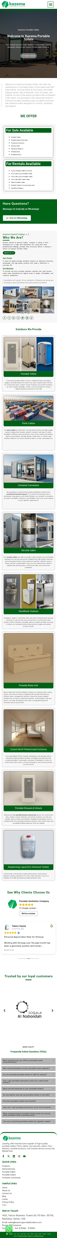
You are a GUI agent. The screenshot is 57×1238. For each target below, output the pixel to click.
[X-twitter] (9, 318)
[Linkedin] (14, 1156)
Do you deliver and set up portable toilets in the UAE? (26, 1095)
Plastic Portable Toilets (18, 182)
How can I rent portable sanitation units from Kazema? (27, 1107)
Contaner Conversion (17, 143)
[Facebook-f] (4, 318)
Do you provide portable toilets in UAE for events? (25, 1075)
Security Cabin (15, 146)
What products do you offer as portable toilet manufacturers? (23, 1061)
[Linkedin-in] (13, 318)
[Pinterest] (27, 318)
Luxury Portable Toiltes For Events (21, 171)
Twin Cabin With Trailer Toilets (20, 179)
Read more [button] (9, 950)
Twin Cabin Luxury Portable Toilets (21, 176)
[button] (51, 4)
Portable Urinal (15, 151)
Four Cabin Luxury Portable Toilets (21, 173)
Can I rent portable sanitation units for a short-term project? (25, 1081)
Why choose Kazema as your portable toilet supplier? (26, 1068)
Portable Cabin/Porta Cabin (19, 140)
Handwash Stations (17, 149)
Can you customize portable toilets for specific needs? (27, 1121)
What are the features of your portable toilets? (23, 1089)
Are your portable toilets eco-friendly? (19, 1101)
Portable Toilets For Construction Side (22, 185)
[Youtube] (22, 318)
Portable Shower (16, 154)
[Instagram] (18, 318)
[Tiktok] (31, 318)
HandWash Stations (17, 188)
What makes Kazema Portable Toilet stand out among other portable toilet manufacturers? (26, 1114)
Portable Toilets (16, 137)
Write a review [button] (28, 913)
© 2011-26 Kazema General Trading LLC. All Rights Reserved (28, 1236)
